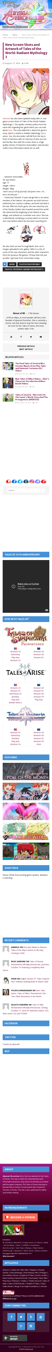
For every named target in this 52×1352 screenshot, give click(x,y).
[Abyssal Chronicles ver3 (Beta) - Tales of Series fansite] (26, 15)
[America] (6, 950)
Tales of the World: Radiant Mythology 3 (24, 269)
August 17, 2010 (12, 63)
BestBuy (15, 696)
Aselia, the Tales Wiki (19, 1270)
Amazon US (15, 651)
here (10, 130)
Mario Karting (8, 1278)
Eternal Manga (16, 1272)
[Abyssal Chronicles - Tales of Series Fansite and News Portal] (8, 1293)
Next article (26, 349)
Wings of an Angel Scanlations (26, 1286)
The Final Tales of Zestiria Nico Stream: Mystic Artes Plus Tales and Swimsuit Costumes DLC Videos (30, 367)
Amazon (6, 1270)
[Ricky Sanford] (6, 965)
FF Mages (43, 1272)
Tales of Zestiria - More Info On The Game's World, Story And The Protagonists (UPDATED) (31, 397)
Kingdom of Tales (27, 1275)
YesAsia (44, 1286)
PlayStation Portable (29, 264)
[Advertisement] (27, 155)
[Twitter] (21, 1317)
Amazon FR (39, 696)
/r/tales (24, 1281)
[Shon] (6, 982)
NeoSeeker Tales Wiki (38, 1278)
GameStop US (15, 693)
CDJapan (33, 1270)
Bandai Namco (15, 702)
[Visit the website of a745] (11, 337)
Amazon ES (39, 657)
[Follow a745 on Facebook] (21, 337)
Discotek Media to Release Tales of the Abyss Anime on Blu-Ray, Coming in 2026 (29, 950)
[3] (39, 232)
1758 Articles (33, 313)
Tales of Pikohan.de (16, 1283)
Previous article (26, 346)
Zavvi (38, 744)
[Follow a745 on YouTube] (40, 337)
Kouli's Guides (41, 1275)
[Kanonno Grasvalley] (26, 174)
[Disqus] (26, 440)
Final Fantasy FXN (31, 1272)
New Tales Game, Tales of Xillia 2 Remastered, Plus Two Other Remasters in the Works (28, 993)
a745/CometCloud (26, 1349)
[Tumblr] (31, 1317)
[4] (26, 240)
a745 (26, 63)
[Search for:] (26, 490)
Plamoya (15, 1281)
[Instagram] (31, 1326)
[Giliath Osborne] (6, 1008)
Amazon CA (15, 660)
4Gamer (6, 118)
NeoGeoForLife (21, 1278)
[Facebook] (11, 1317)
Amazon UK (39, 651)
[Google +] (21, 1326)
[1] (12, 232)
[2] (25, 232)
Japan (12, 264)
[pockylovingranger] (6, 993)
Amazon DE (39, 654)
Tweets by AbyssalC (11, 1044)
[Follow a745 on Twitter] (31, 337)
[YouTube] (41, 1317)
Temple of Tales (32, 1283)
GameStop (15, 654)
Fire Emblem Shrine (10, 1275)
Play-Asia (15, 657)
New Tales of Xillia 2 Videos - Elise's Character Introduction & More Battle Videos (32, 381)
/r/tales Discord (34, 1281)
